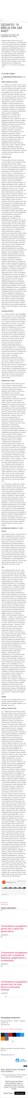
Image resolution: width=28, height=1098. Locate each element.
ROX (13, 1055)
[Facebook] (7, 1035)
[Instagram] (3, 1035)
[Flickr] (18, 1035)
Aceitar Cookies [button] (20, 1093)
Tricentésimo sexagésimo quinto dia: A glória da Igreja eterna (14, 929)
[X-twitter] (14, 1035)
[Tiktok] (7, 1039)
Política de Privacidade (16, 1029)
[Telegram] (22, 1035)
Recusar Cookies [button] (8, 1093)
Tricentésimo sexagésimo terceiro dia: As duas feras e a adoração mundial (14, 985)
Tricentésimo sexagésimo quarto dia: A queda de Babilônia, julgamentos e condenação (14, 956)
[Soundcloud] (3, 1039)
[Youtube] (10, 1035)
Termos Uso (4, 1029)
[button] (1, 20)
